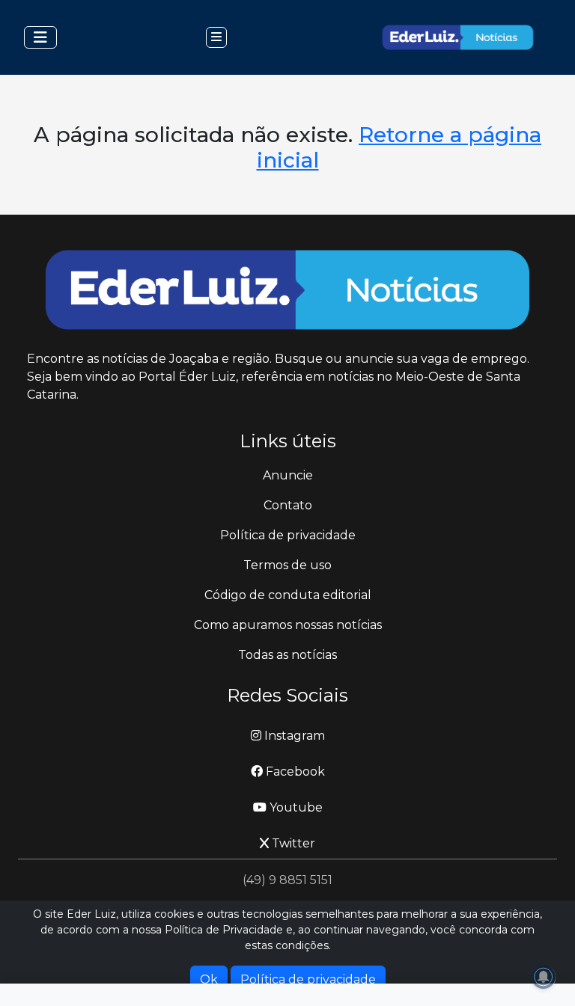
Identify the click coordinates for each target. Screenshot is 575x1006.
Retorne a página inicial (399, 147)
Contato (288, 505)
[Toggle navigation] (40, 37)
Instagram (293, 736)
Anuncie (288, 475)
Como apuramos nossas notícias (288, 625)
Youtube (295, 807)
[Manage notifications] (544, 977)
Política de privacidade (288, 535)
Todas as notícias (287, 655)
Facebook (294, 771)
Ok (209, 979)
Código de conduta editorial (287, 595)
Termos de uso (287, 565)
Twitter (292, 843)
